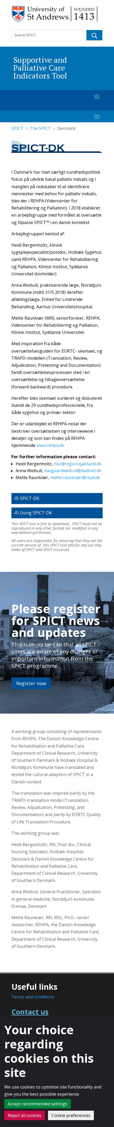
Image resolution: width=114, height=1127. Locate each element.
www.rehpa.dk (50, 445)
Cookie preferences (70, 1115)
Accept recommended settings (37, 1104)
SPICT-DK (29, 498)
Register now (31, 683)
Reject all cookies (24, 1115)
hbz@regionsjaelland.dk (77, 464)
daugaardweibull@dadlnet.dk (72, 471)
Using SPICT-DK (36, 513)
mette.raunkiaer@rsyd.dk (75, 477)
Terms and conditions (33, 997)
